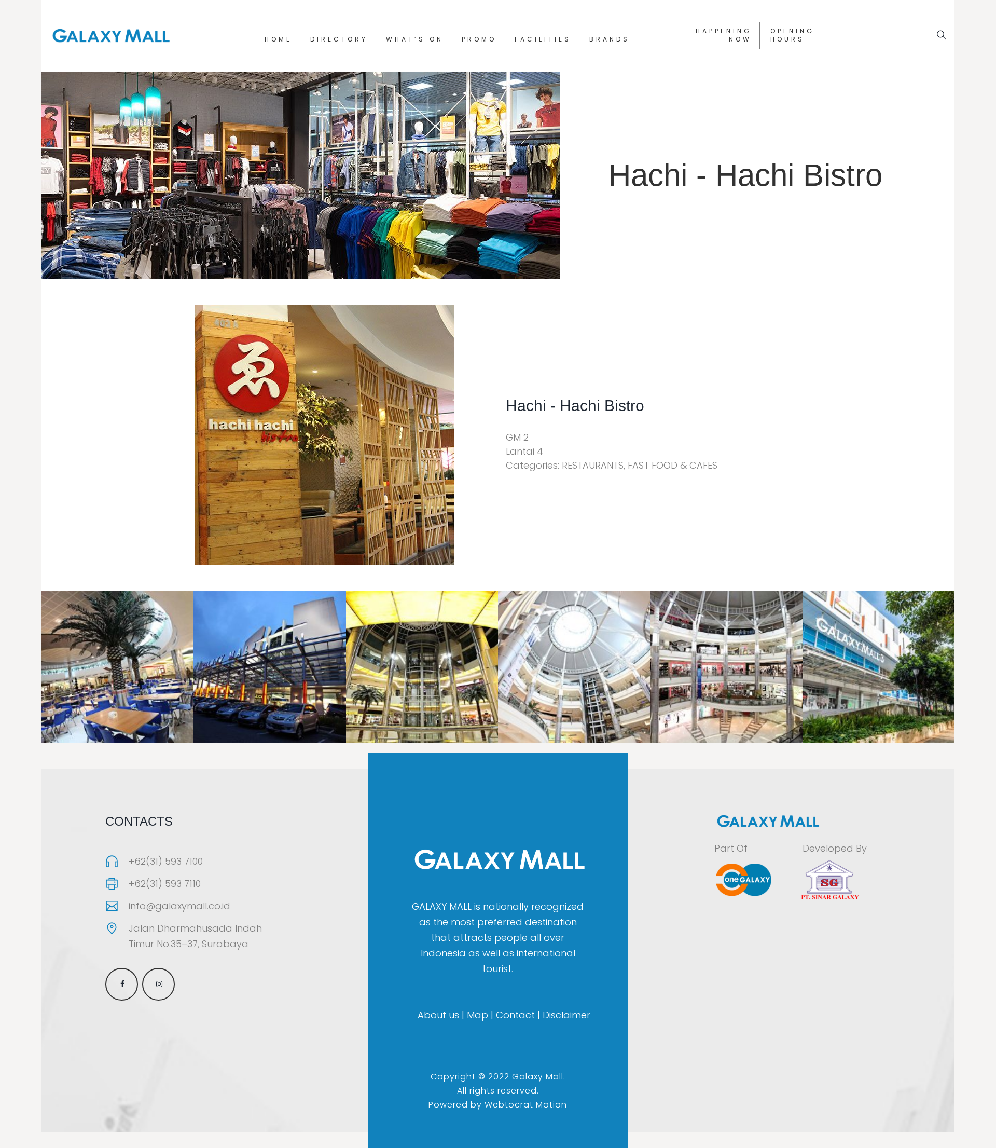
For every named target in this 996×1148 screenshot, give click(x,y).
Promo (479, 39)
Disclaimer (566, 1014)
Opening (792, 35)
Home (278, 39)
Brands (609, 39)
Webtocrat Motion (526, 1105)
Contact (515, 1014)
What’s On (415, 39)
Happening (724, 35)
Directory (339, 39)
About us (438, 1014)
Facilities (543, 39)
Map (477, 1014)
